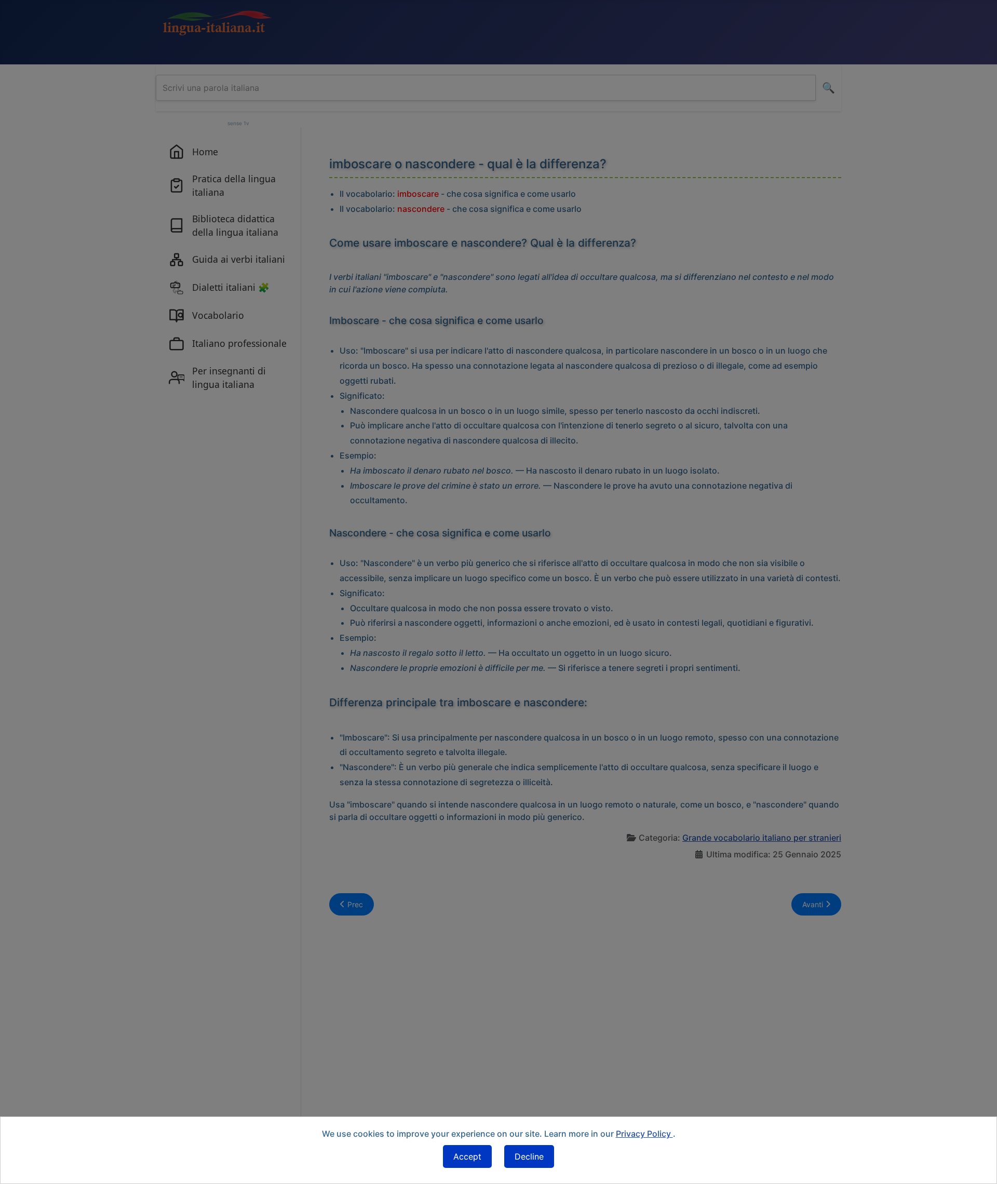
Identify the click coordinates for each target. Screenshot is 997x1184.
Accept (467, 1156)
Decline (529, 1156)
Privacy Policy (644, 1133)
